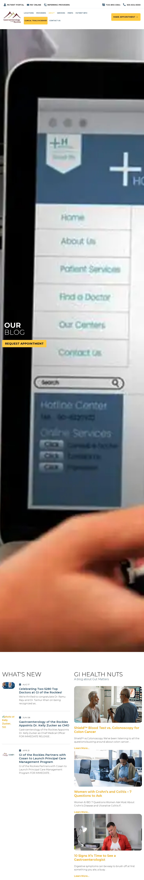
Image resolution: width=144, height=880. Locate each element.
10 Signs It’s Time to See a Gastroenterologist (95, 858)
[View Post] (8, 685)
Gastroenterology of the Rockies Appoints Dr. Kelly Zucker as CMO (44, 723)
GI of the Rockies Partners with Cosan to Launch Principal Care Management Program (42, 758)
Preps (70, 13)
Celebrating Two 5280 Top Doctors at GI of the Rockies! (40, 690)
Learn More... (81, 748)
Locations (29, 13)
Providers (41, 13)
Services (61, 13)
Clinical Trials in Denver (35, 21)
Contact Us (54, 21)
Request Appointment (24, 343)
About (52, 13)
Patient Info (81, 13)
